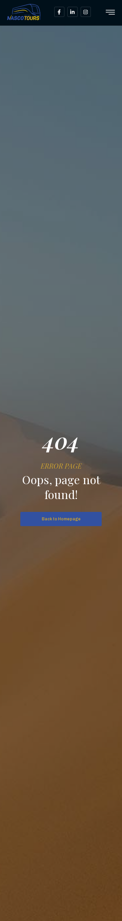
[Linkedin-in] (72, 12)
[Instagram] (86, 12)
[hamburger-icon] (110, 13)
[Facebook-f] (59, 12)
